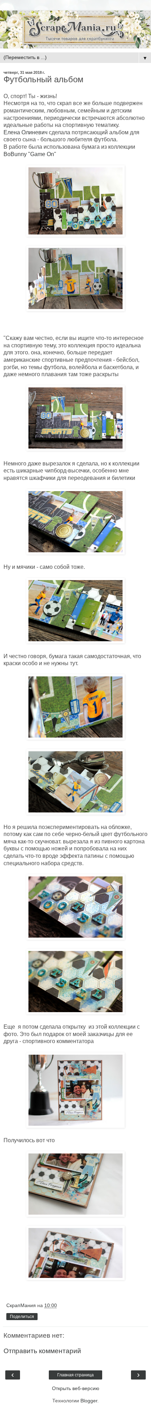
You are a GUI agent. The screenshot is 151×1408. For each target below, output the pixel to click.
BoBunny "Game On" (30, 154)
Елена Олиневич (25, 132)
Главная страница (75, 1374)
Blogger (88, 1400)
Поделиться (22, 1316)
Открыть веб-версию (75, 1388)
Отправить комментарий (42, 1351)
